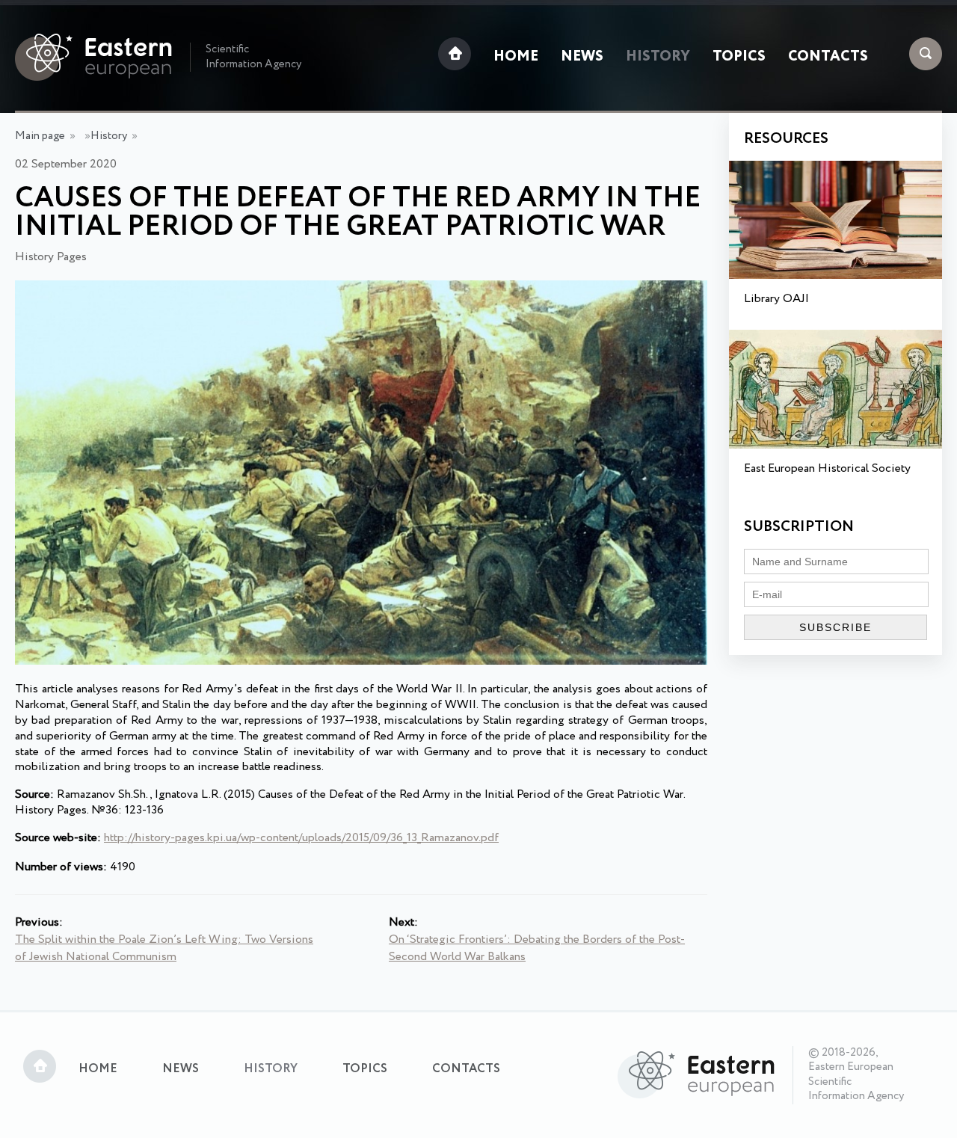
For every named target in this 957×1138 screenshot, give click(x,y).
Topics (739, 56)
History (658, 56)
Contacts (828, 56)
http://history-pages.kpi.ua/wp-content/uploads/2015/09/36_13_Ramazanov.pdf (301, 837)
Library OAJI (776, 298)
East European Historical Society (827, 468)
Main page (40, 136)
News (582, 56)
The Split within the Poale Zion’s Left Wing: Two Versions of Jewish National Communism (164, 948)
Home (515, 56)
